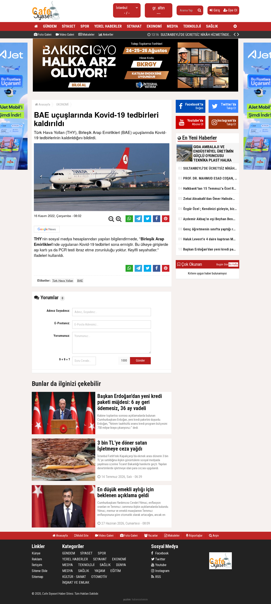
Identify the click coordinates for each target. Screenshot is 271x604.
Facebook (161, 553)
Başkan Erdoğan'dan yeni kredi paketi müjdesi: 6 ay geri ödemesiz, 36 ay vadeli (208, 249)
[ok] (199, 10)
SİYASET (68, 26)
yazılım (127, 599)
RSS (157, 577)
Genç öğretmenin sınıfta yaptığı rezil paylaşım (208, 229)
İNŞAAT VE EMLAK (75, 582)
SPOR (84, 26)
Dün (226, 264)
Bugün (219, 264)
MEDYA (172, 26)
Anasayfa (44, 104)
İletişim (37, 565)
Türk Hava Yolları (62, 280)
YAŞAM (99, 571)
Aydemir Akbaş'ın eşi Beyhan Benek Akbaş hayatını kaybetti (208, 218)
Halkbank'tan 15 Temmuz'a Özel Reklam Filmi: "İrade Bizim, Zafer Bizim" (208, 188)
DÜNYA (121, 565)
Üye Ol (232, 10)
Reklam (37, 559)
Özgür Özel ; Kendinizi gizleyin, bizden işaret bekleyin (208, 208)
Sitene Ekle (39, 571)
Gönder (140, 360)
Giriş (216, 10)
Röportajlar (195, 535)
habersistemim (140, 599)
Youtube (160, 565)
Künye (36, 553)
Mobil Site (82, 535)
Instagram (161, 571)
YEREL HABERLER (108, 26)
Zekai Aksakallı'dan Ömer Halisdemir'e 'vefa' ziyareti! (208, 198)
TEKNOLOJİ (192, 26)
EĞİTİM (115, 571)
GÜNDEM (50, 26)
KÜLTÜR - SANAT (74, 577)
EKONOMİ (154, 26)
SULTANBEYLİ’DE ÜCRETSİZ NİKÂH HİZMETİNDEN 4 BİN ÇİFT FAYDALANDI (208, 34)
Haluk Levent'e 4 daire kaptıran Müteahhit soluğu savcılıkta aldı (208, 239)
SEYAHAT (134, 26)
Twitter (159, 559)
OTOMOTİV (99, 577)
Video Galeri (66, 34)
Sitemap (37, 577)
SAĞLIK (212, 26)
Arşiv (215, 535)
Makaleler (88, 34)
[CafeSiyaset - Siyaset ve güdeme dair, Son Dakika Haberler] (46, 20)
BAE (80, 280)
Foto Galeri (44, 34)
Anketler (107, 34)
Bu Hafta (233, 264)
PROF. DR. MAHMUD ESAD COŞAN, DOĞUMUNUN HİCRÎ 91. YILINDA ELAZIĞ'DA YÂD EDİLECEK (208, 178)
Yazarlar (153, 535)
